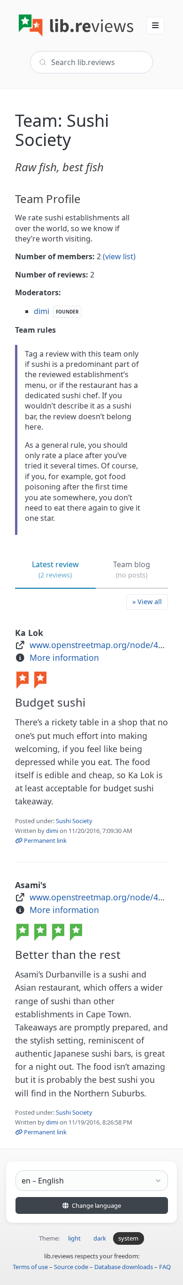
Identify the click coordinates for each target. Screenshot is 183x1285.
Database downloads (123, 1267)
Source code (71, 1267)
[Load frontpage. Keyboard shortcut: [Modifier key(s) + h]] (76, 25)
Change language (95, 1205)
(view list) (119, 256)
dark (99, 1238)
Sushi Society (74, 821)
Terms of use (30, 1267)
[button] (155, 25)
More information (64, 657)
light (74, 1238)
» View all (147, 601)
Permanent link (45, 840)
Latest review (55, 569)
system (128, 1238)
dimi (52, 830)
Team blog (131, 569)
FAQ (165, 1267)
